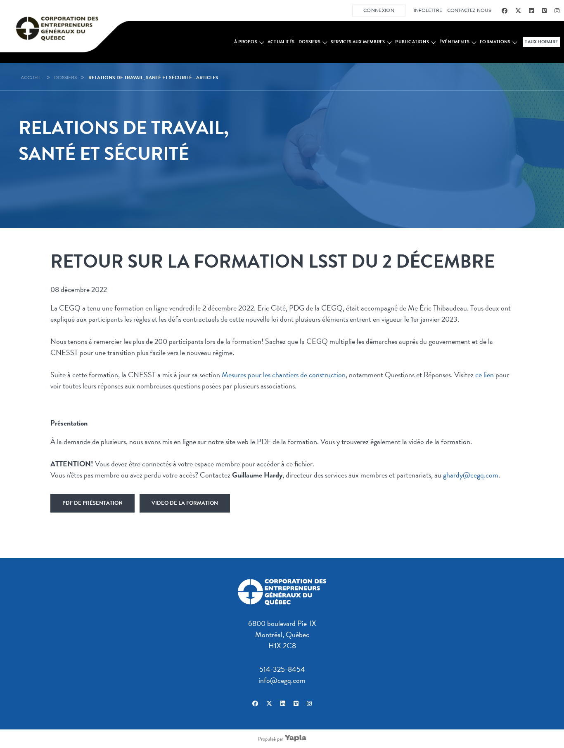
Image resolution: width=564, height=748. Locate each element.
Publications (412, 41)
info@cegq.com (282, 680)
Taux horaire (541, 41)
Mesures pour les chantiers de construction (284, 374)
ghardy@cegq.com (470, 474)
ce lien (484, 374)
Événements (454, 41)
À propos (245, 41)
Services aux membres (358, 41)
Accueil (31, 77)
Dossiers (309, 41)
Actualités (281, 41)
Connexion (378, 10)
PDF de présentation (92, 503)
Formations (495, 41)
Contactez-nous (469, 10)
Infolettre (428, 10)
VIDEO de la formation (185, 503)
